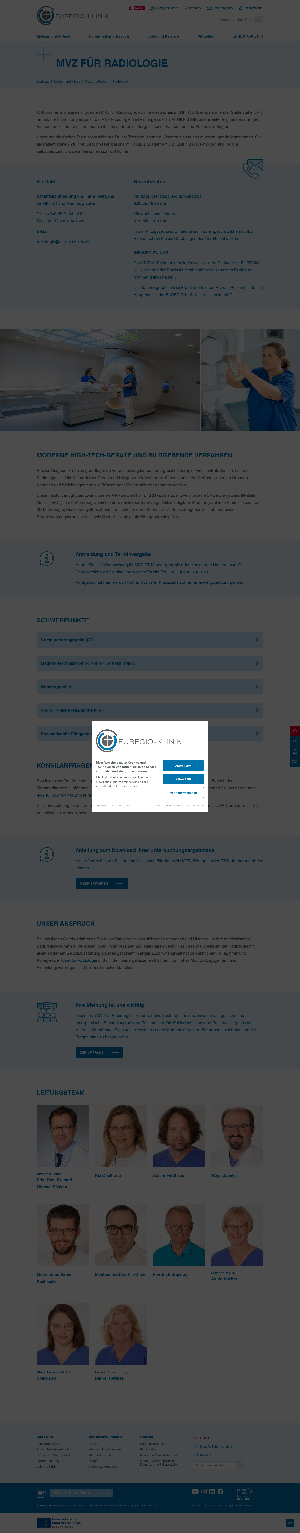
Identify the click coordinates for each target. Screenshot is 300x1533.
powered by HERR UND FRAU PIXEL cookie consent (179, 805)
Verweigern (183, 778)
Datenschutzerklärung (119, 805)
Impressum (101, 805)
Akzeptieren (183, 765)
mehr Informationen (183, 792)
